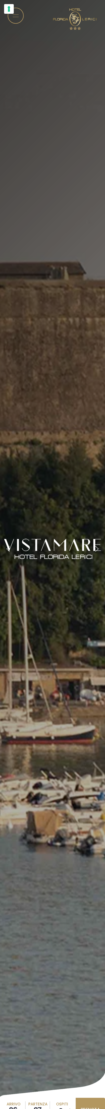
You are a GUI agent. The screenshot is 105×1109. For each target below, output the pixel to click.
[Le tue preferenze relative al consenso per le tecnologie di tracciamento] (9, 9)
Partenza (37, 1104)
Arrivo (13, 1104)
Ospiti (62, 1104)
